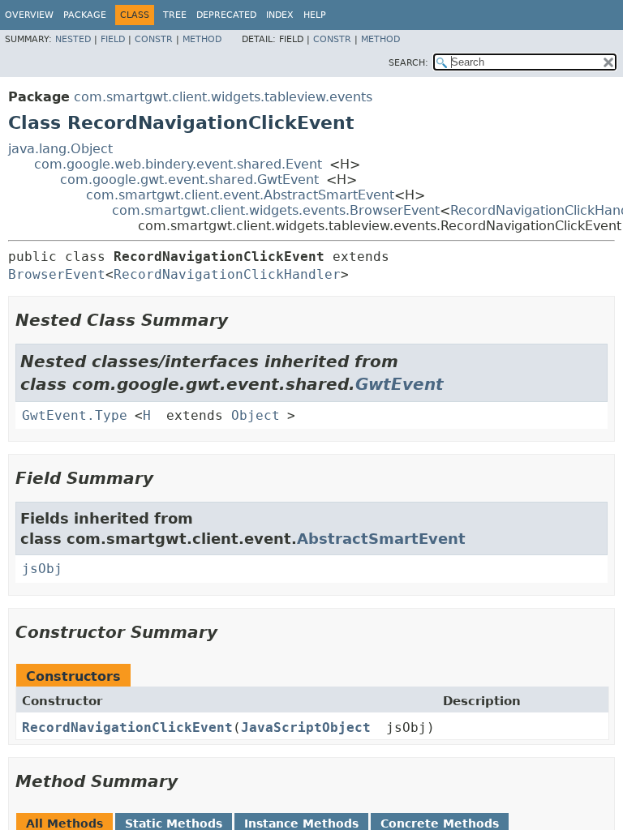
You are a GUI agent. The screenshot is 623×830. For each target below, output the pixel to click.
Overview (29, 15)
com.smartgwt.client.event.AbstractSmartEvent (240, 195)
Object (255, 415)
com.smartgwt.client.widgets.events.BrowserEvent (276, 210)
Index (280, 15)
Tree (175, 15)
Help (314, 15)
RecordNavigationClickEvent (127, 727)
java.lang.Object (60, 148)
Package (84, 15)
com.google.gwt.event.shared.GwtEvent (189, 179)
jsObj (42, 568)
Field (113, 39)
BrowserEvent (56, 274)
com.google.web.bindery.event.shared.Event (178, 164)
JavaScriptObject (306, 727)
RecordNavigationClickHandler (227, 274)
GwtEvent (399, 384)
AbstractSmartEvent (381, 538)
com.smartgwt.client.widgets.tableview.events (223, 97)
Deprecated (226, 15)
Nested (73, 39)
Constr (154, 39)
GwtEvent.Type (74, 415)
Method (202, 39)
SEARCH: (408, 63)
